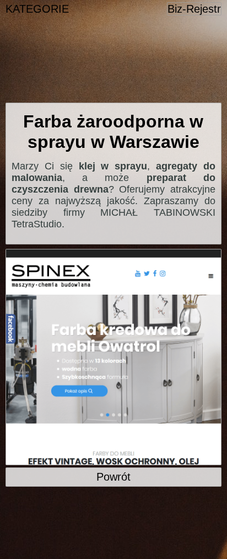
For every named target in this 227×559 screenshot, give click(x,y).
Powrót (113, 477)
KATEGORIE (37, 9)
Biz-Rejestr (194, 9)
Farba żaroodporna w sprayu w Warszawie (113, 131)
